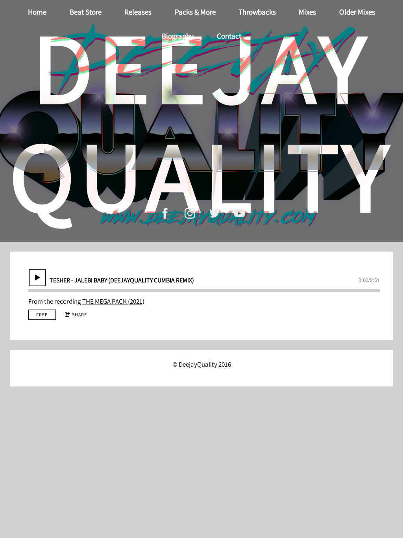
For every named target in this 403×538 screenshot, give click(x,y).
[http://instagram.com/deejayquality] (190, 213)
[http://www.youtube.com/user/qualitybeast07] (239, 213)
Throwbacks (257, 12)
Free (42, 314)
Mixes (307, 12)
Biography (178, 36)
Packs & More (195, 12)
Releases (138, 12)
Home (37, 12)
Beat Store (86, 12)
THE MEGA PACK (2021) (113, 301)
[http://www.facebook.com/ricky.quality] (165, 213)
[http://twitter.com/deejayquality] (214, 213)
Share (79, 314)
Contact (229, 36)
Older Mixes (357, 12)
